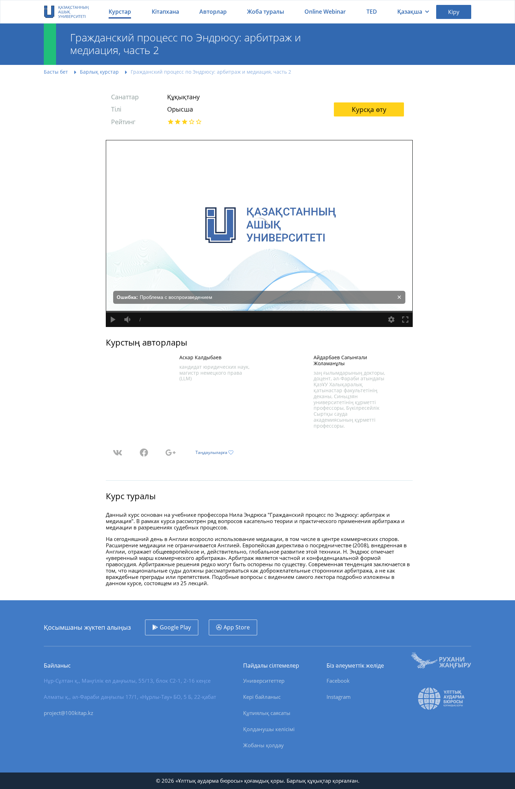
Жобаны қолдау (263, 745)
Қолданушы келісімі (269, 729)
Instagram (339, 696)
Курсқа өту (369, 109)
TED (371, 11)
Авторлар (213, 11)
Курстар (120, 11)
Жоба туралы (265, 11)
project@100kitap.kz (68, 712)
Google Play (175, 627)
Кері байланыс (262, 696)
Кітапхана (165, 11)
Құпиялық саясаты (266, 712)
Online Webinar (325, 11)
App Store (237, 627)
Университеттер (263, 680)
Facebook (338, 680)
